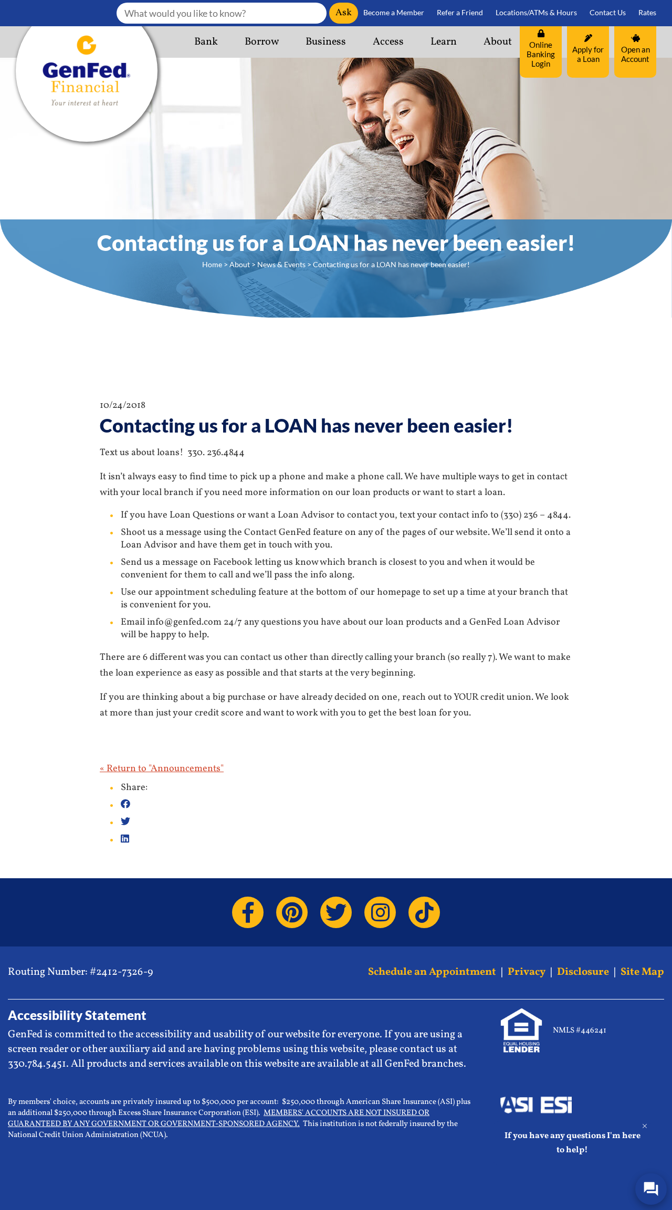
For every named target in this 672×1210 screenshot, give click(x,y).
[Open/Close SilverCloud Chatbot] (651, 1189)
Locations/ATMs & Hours (536, 12)
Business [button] (326, 42)
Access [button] (388, 42)
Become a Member (393, 12)
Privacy (526, 972)
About (239, 264)
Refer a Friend (460, 12)
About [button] (498, 42)
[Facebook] (248, 912)
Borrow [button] (262, 42)
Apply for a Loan (588, 54)
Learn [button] (443, 42)
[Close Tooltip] (645, 1126)
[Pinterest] (292, 912)
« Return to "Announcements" (162, 768)
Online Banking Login (541, 54)
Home (212, 264)
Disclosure (583, 972)
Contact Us (608, 12)
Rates (647, 12)
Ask (343, 12)
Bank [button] (206, 42)
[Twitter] (336, 912)
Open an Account (635, 54)
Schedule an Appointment (432, 972)
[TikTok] (424, 912)
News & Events (281, 264)
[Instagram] (380, 912)
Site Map (642, 972)
